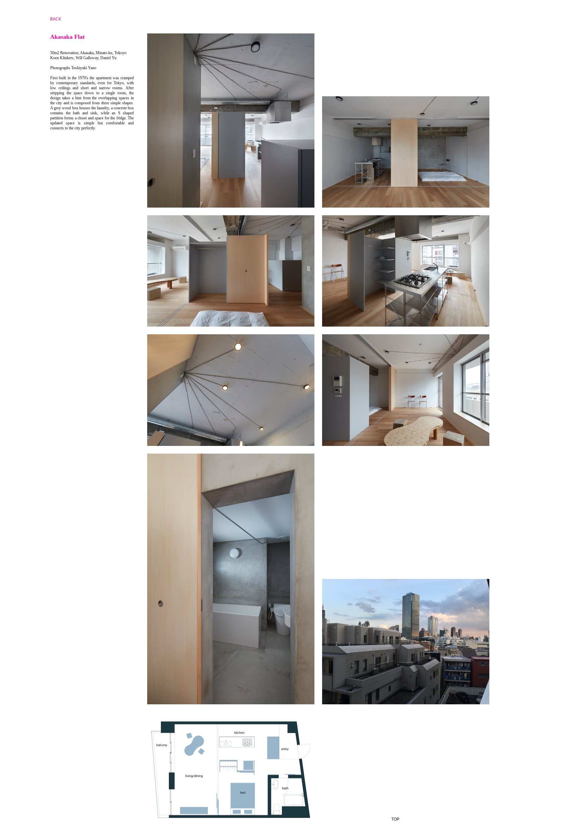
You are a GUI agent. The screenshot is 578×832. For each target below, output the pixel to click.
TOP (395, 819)
